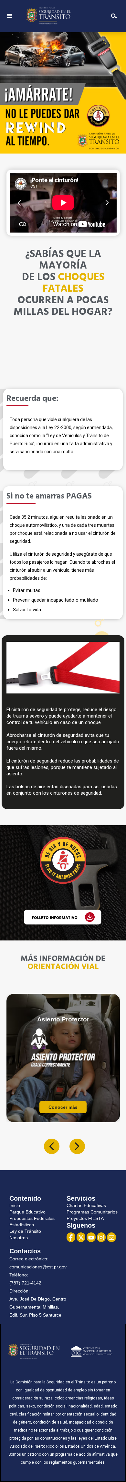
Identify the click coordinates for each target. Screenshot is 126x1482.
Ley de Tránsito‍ (25, 1231)
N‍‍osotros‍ (18, 1237)
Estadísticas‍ (21, 1224)
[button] (9, 16)
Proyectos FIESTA (85, 1218)
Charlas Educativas (86, 1205)
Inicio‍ (14, 1205)
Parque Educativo (27, 1211)
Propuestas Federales (32, 1218)
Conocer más (59, 1107)
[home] (60, 16)
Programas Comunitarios (92, 1211)
